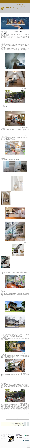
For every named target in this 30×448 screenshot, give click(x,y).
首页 (17, 4)
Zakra (24, 446)
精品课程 (23, 4)
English (18, 8)
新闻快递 (21, 6)
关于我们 (20, 4)
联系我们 (24, 6)
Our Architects (22, 8)
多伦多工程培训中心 (10, 7)
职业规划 (18, 6)
